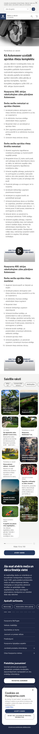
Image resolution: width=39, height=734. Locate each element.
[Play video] (19, 251)
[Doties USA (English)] (33, 9)
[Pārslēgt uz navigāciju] (36, 16)
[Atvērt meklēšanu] (31, 16)
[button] (5, 612)
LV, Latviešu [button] (10, 17)
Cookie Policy (9, 707)
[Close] (33, 690)
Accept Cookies (19, 711)
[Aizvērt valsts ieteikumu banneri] (36, 2)
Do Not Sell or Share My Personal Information (19, 716)
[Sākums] (3, 16)
